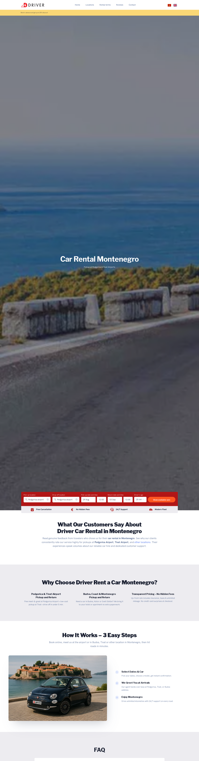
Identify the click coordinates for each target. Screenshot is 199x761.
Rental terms (105, 5)
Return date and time (115, 495)
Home (77, 5)
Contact (132, 5)
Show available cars (161, 500)
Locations (90, 5)
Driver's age (138, 495)
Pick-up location (29, 495)
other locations (142, 542)
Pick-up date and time (89, 495)
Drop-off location (58, 495)
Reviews (119, 5)
